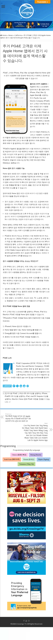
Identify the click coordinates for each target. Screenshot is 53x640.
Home (4, 35)
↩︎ (10, 402)
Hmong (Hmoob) (35, 455)
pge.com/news (36, 377)
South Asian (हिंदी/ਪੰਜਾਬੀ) (12, 459)
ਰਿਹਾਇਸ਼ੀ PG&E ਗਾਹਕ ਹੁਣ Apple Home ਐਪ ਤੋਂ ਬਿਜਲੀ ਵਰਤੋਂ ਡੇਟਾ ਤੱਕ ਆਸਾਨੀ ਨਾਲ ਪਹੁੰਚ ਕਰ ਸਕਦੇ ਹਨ (18, 417)
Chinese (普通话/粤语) (19, 455)
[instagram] (29, 620)
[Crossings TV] (26, 10)
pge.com (25, 377)
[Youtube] (26, 620)
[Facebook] (24, 620)
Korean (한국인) (29, 459)
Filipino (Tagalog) (43, 459)
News (10, 35)
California (18, 35)
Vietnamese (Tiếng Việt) (26, 464)
